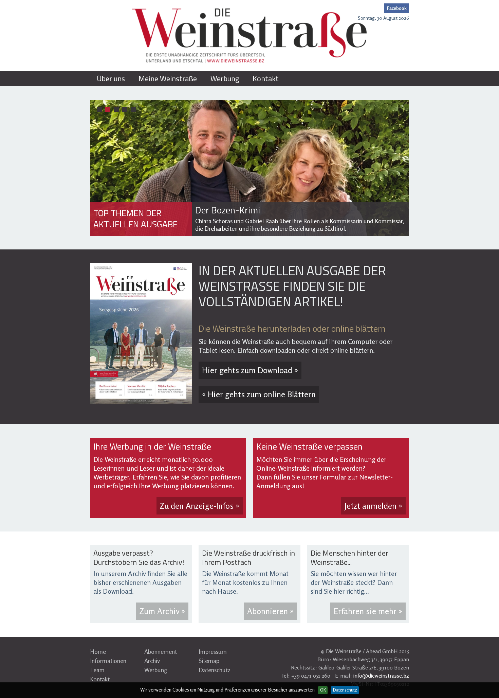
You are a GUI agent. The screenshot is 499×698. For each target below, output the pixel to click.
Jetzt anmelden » (373, 506)
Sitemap (209, 660)
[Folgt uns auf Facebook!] (396, 8)
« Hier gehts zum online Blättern (259, 394)
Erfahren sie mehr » (368, 611)
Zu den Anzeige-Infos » (199, 506)
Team (97, 670)
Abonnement (160, 651)
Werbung (155, 670)
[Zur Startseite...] (249, 35)
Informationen (108, 660)
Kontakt (100, 679)
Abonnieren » (270, 611)
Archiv (152, 660)
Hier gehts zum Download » (250, 370)
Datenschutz (214, 670)
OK (323, 690)
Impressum (213, 651)
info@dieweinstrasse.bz (381, 675)
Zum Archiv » (162, 611)
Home (98, 651)
